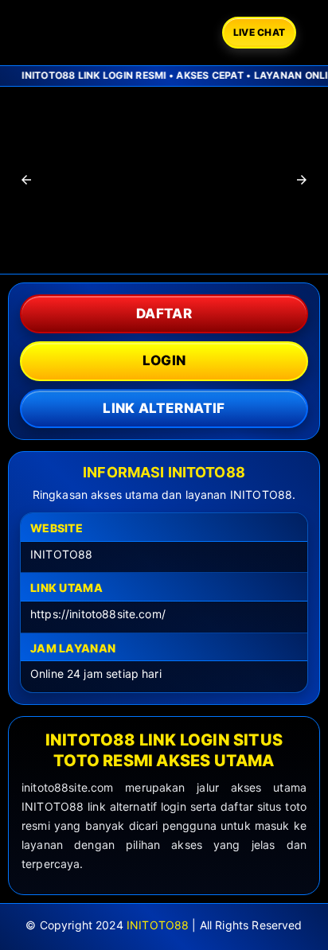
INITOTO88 (158, 925)
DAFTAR (164, 313)
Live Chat (259, 32)
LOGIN (164, 360)
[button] (26, 179)
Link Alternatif (164, 408)
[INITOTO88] (113, 32)
